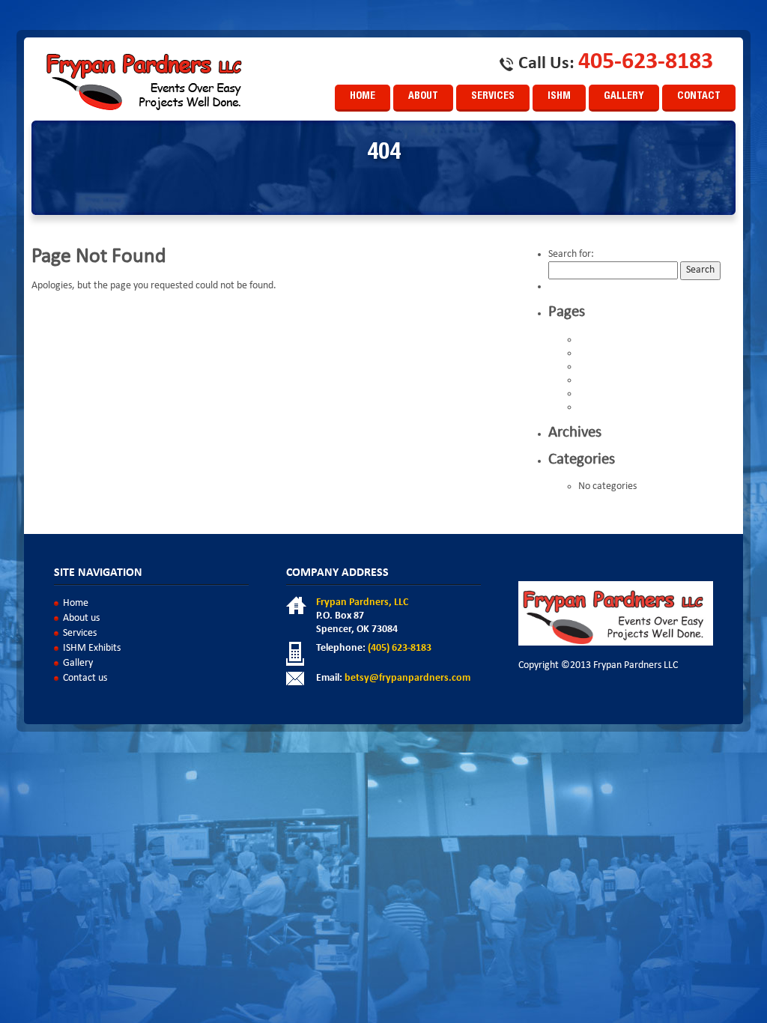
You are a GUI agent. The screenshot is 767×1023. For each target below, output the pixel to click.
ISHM (559, 96)
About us (596, 340)
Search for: (571, 255)
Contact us (600, 353)
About (423, 96)
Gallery (624, 96)
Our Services (604, 407)
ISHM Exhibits (607, 394)
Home (362, 96)
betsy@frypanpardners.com (407, 678)
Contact (699, 96)
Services (493, 96)
